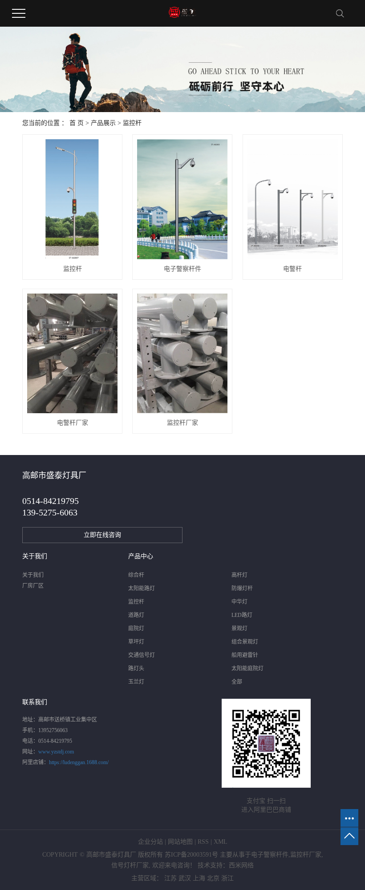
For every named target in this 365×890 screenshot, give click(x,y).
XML (220, 841)
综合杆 (136, 575)
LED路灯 (241, 615)
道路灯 (136, 615)
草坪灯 (136, 642)
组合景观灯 (244, 642)
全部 (236, 682)
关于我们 (33, 575)
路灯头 (136, 668)
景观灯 (239, 628)
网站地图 (180, 841)
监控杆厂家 (182, 422)
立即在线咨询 (102, 535)
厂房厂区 (33, 586)
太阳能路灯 (141, 588)
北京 (213, 878)
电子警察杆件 (182, 269)
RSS (203, 841)
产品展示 (103, 123)
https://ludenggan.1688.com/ (79, 762)
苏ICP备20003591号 (191, 854)
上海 (199, 878)
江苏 (170, 878)
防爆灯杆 (242, 588)
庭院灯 (136, 628)
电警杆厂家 (72, 422)
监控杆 (132, 123)
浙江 (227, 878)
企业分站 (150, 841)
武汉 (184, 878)
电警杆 (292, 269)
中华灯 (239, 602)
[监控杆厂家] (182, 354)
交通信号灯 (141, 655)
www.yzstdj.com (56, 752)
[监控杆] (72, 199)
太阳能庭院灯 (247, 668)
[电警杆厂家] (72, 354)
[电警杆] (292, 199)
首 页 (76, 123)
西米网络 (241, 865)
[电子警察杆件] (182, 199)
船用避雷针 (244, 655)
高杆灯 (239, 575)
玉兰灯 (136, 682)
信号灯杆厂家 (130, 865)
